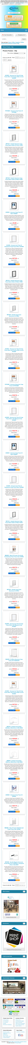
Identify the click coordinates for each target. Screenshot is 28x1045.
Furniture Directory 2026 (11, 917)
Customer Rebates (6, 1037)
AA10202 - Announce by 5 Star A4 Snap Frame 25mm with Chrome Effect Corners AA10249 (14, 77)
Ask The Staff (5, 1035)
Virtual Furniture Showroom (8, 978)
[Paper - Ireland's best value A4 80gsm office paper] (14, 1013)
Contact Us (11, 3)
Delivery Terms (18, 1019)
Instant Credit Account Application (7, 1033)
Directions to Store (6, 1031)
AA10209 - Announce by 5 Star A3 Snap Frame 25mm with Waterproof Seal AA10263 (14, 625)
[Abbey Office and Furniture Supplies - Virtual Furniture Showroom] (14, 987)
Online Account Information (20, 1023)
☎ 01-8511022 (5, 3)
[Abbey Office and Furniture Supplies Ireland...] (14, 8)
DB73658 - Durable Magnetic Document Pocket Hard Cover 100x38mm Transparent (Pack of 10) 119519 (14, 863)
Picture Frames (12, 43)
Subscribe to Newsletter (20, 1031)
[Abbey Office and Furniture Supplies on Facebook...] (19, 1035)
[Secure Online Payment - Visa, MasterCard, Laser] (20, 1007)
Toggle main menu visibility (26, 30)
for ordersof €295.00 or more (14, 25)
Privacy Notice (18, 1042)
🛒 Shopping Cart (20, 34)
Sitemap (4, 1023)
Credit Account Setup (7, 956)
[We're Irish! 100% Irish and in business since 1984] (8, 1007)
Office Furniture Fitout (7, 1036)
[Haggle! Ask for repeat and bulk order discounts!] (8, 1001)
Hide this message (20, 2)
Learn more (12, 2)
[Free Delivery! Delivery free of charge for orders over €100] (20, 1001)
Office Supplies (16, 42)
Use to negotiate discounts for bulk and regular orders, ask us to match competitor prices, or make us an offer (14, 18)
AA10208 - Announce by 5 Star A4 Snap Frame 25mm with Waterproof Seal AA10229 (14, 419)
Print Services (6, 923)
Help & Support (17, 3)
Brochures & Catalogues (7, 1024)
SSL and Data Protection (20, 1024)
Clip (18, 43)
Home (2, 30)
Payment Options (19, 1025)
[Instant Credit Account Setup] (14, 966)
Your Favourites (7, 34)
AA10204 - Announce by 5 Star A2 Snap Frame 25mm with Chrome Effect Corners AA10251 (14, 692)
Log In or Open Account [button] (14, 12)
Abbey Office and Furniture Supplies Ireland (17, 1041)
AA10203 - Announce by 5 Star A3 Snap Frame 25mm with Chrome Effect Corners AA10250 (14, 350)
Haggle (17, 94)
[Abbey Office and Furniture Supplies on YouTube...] (22, 1035)
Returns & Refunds (19, 1022)
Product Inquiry (12, 94)
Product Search (6, 1019)
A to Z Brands (5, 1022)
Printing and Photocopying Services (14, 949)
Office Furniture (6, 891)
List (10, 59)
